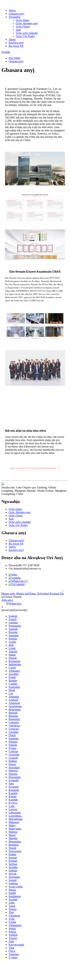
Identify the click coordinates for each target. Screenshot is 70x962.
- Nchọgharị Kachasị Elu (50, 593)
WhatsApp (15, 603)
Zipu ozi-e (7, 599)
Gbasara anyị (16, 61)
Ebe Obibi (14, 58)
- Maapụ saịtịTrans (25, 593)
